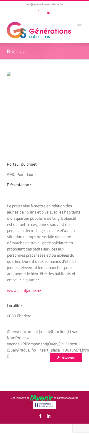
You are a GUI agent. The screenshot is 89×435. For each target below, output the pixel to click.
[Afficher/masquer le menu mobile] (79, 24)
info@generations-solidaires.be (44, 4)
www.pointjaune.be (24, 290)
